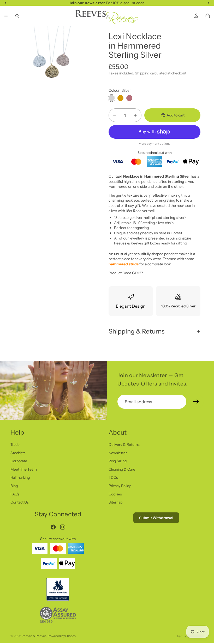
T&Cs (113, 477)
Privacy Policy (120, 485)
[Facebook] (53, 527)
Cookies (115, 494)
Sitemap (115, 502)
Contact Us (19, 502)
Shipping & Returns (136, 331)
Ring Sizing (118, 461)
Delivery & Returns (124, 444)
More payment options (154, 143)
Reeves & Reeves (34, 636)
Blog (14, 485)
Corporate (18, 461)
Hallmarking (20, 477)
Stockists (18, 453)
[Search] (17, 16)
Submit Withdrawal (156, 518)
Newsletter (118, 453)
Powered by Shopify (62, 636)
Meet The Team (23, 469)
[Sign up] (196, 401)
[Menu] (6, 16)
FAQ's (15, 494)
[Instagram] (63, 527)
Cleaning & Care (122, 469)
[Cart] (207, 16)
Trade (15, 444)
